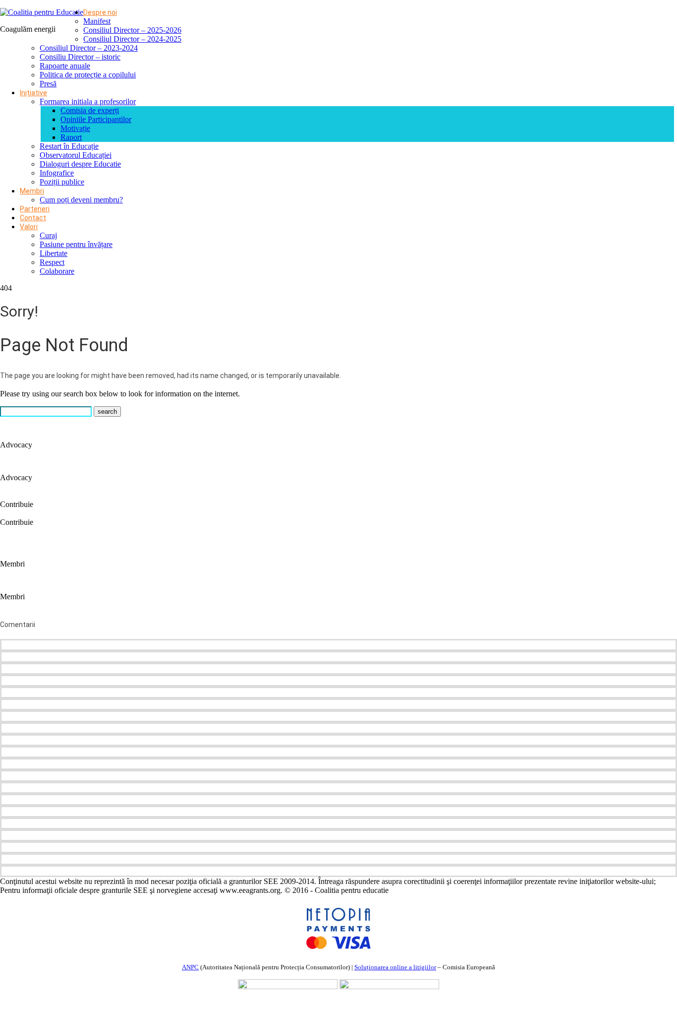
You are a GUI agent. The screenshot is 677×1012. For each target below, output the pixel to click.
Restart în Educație (69, 146)
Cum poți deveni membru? (81, 199)
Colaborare (57, 271)
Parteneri (35, 209)
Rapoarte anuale (65, 66)
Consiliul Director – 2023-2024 (89, 48)
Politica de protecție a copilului (88, 74)
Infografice (57, 173)
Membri (32, 191)
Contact (33, 218)
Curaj (48, 235)
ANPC (190, 967)
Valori (29, 227)
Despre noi (100, 12)
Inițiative (33, 93)
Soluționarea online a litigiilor (395, 967)
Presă (48, 83)
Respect (52, 262)
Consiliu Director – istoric (80, 57)
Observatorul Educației (76, 155)
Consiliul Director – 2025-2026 (132, 30)
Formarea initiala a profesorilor (88, 101)
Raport (71, 137)
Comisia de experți (89, 110)
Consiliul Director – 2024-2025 (132, 39)
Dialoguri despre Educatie (80, 164)
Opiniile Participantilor (95, 119)
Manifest (97, 21)
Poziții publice (62, 182)
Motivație (75, 128)
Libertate (53, 253)
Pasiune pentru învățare (76, 244)
